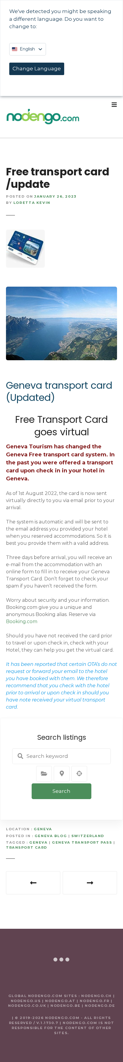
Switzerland (87, 836)
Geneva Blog (51, 836)
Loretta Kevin (31, 203)
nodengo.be (65, 1006)
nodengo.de (100, 1006)
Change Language (37, 69)
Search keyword (20, 756)
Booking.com (21, 621)
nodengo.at (61, 1001)
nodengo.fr (94, 1001)
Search (61, 791)
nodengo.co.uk (27, 1006)
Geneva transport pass (82, 842)
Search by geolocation (79, 773)
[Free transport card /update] (25, 233)
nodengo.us (26, 1001)
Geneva (43, 829)
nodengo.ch (96, 996)
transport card (26, 847)
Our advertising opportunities (90, 882)
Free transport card (33, 882)
